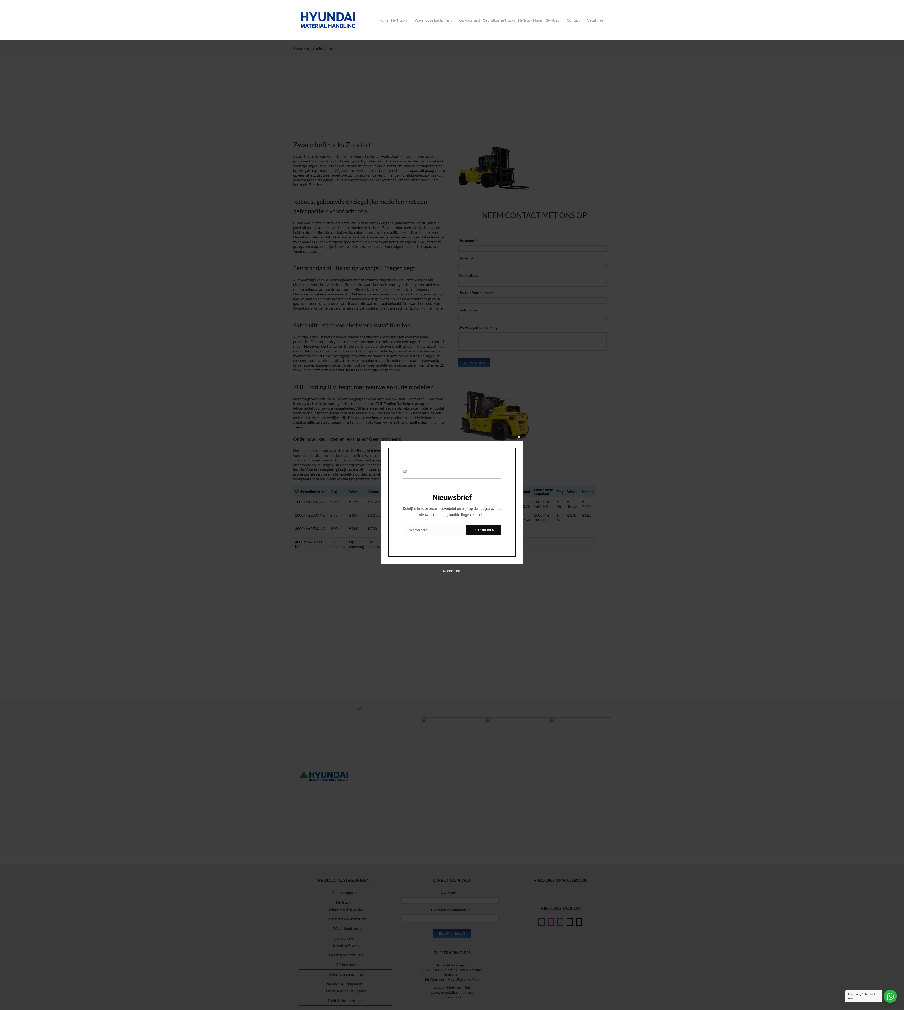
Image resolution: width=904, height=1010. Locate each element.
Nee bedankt (452, 571)
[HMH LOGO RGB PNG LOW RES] (328, 6)
